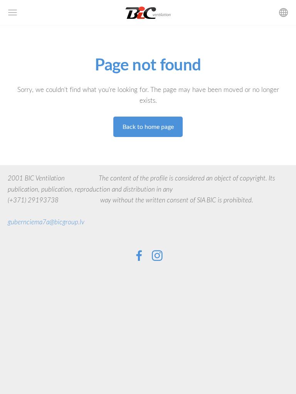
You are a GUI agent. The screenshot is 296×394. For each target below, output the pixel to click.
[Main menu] (12, 12)
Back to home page (148, 126)
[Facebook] (139, 256)
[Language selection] (283, 12)
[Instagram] (157, 256)
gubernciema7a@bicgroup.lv (46, 221)
